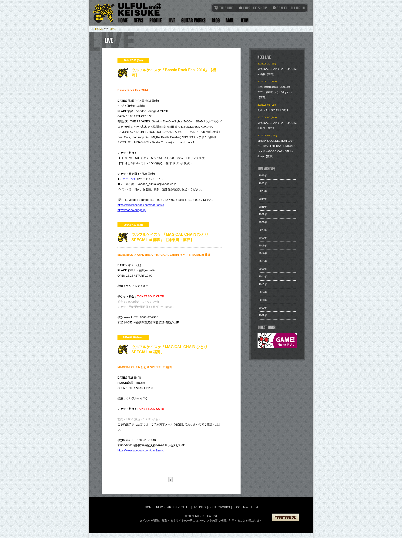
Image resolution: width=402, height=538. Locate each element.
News (139, 20)
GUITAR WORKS (219, 507)
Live (171, 20)
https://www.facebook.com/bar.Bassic (140, 205)
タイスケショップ (253, 8)
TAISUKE (224, 8)
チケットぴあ (128, 179)
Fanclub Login (288, 8)
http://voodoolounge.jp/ (131, 210)
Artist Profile (156, 20)
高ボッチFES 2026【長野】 (273, 110)
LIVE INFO (199, 507)
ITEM (254, 507)
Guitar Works (193, 20)
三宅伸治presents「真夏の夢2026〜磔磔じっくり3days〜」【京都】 (275, 92)
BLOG (236, 507)
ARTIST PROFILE (178, 507)
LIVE (113, 28)
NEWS (160, 507)
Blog (215, 20)
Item (243, 20)
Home (123, 20)
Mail (229, 20)
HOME (99, 28)
